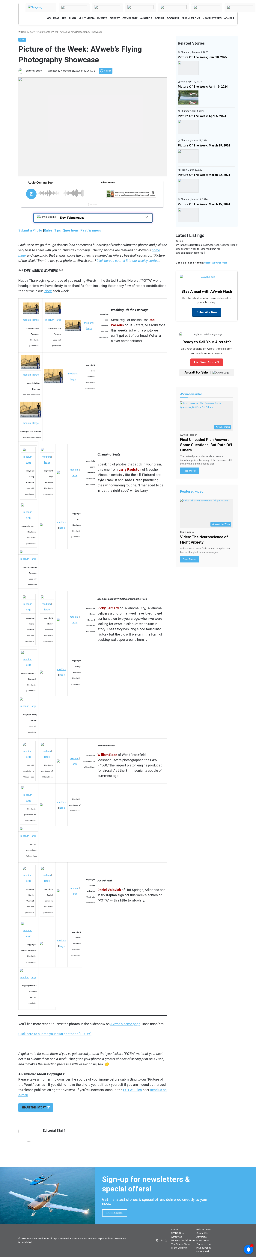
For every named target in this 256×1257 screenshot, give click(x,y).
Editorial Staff (34, 70)
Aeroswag (176, 1236)
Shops (174, 1229)
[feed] (161, 1240)
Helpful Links (203, 1229)
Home (24, 32)
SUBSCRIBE (114, 1213)
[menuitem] (60, 18)
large (36, 319)
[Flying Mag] (40, 7)
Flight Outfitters (179, 1247)
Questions (71, 230)
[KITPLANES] (173, 7)
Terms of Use (203, 1244)
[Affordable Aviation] (240, 7)
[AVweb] (20, 7)
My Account (202, 1240)
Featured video (192, 491)
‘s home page (125, 1024)
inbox (48, 291)
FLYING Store (178, 1233)
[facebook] (157, 1240)
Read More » (189, 470)
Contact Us (202, 1233)
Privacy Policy (203, 1247)
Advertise (201, 1236)
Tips (57, 230)
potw (32, 32)
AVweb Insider (191, 394)
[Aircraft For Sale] (107, 7)
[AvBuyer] (140, 7)
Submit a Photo (30, 230)
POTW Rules (132, 1090)
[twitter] (166, 1240)
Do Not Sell (202, 1251)
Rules (48, 230)
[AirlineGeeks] (74, 7)
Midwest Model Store (183, 1240)
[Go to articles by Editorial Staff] (21, 71)
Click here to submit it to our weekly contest (128, 261)
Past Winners (90, 230)
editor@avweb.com (216, 262)
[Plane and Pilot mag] (206, 7)
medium (27, 319)
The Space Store (180, 1244)
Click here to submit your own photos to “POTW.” (54, 1034)
